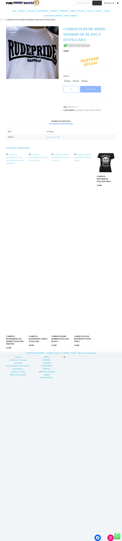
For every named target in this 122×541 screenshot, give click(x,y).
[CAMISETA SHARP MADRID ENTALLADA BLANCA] (61, 242)
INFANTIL (22, 11)
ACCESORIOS (43, 11)
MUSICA (81, 11)
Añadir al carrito (90, 89)
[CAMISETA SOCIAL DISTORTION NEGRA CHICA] (83, 242)
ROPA (14, 11)
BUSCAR (97, 3)
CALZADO (31, 11)
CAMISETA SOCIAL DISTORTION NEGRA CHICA (82, 338)
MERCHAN (64, 11)
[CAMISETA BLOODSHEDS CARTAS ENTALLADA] (38, 242)
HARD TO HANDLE (71, 16)
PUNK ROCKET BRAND (53, 16)
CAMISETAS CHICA (82, 110)
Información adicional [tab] (61, 121)
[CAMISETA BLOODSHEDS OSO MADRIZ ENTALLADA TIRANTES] (15, 242)
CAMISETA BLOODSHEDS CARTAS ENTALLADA (38, 338)
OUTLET (90, 11)
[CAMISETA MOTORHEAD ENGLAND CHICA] (106, 162)
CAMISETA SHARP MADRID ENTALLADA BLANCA (60, 338)
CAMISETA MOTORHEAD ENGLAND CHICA (104, 179)
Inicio (2, 20)
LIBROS (73, 11)
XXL (58, 137)
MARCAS (54, 11)
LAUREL (98, 11)
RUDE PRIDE (96, 110)
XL (54, 137)
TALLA (66, 76)
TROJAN (107, 11)
